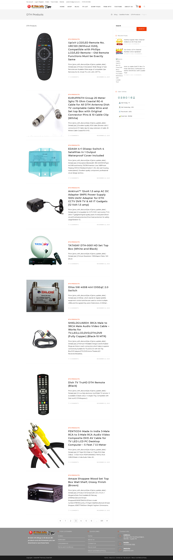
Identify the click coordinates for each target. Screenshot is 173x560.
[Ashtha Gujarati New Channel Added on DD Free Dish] (119, 41)
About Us (91, 539)
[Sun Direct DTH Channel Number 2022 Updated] (119, 51)
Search (118, 25)
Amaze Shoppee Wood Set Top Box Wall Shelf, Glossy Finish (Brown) (88, 482)
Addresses (61, 539)
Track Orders (54, 2)
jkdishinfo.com (129, 551)
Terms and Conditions (65, 547)
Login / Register (39, 2)
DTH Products (74, 39)
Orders (47, 2)
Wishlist (62, 2)
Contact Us (92, 543)
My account (29, 2)
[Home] (111, 14)
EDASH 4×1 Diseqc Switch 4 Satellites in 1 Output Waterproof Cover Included (86, 152)
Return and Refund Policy (97, 551)
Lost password (63, 543)
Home (90, 536)
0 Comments (74, 77)
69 (102, 521)
